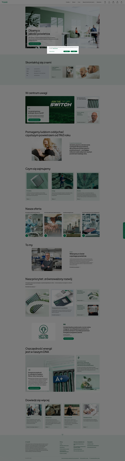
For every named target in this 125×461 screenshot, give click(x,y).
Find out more (55, 48)
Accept (74, 51)
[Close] (77, 47)
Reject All (66, 51)
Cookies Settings (51, 51)
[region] (63, 50)
